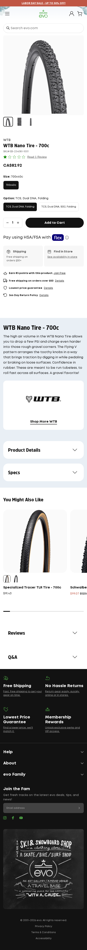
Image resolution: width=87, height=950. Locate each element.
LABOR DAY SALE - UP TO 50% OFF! (44, 3)
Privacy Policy (43, 926)
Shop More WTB (43, 421)
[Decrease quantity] (7, 222)
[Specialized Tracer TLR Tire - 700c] (35, 541)
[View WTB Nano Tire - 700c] (8, 122)
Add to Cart (55, 222)
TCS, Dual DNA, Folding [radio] (20, 207)
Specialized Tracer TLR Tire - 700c (32, 587)
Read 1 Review (37, 156)
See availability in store (62, 257)
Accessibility (44, 938)
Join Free (60, 273)
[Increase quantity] (18, 222)
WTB (7, 140)
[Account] (71, 14)
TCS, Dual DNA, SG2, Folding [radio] (58, 207)
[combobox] (43, 28)
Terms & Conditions (43, 932)
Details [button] (59, 281)
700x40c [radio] (11, 185)
